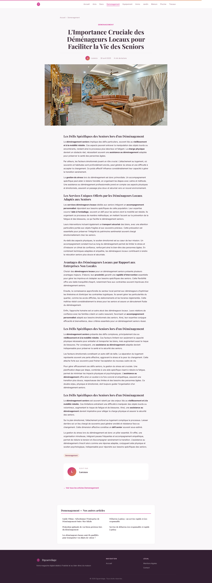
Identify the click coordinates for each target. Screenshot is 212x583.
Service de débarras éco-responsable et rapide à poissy (129, 528)
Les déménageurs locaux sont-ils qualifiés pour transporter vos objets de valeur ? (80, 536)
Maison (154, 4)
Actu (94, 4)
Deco (101, 4)
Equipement (127, 4)
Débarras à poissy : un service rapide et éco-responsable (128, 520)
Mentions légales (150, 563)
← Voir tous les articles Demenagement (81, 488)
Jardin (145, 4)
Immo (137, 4)
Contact (146, 568)
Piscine (163, 4)
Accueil (87, 4)
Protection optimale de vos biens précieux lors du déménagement (82, 528)
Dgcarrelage (49, 560)
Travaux (172, 4)
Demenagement (113, 4)
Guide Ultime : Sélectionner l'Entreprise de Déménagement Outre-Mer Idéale (80, 520)
